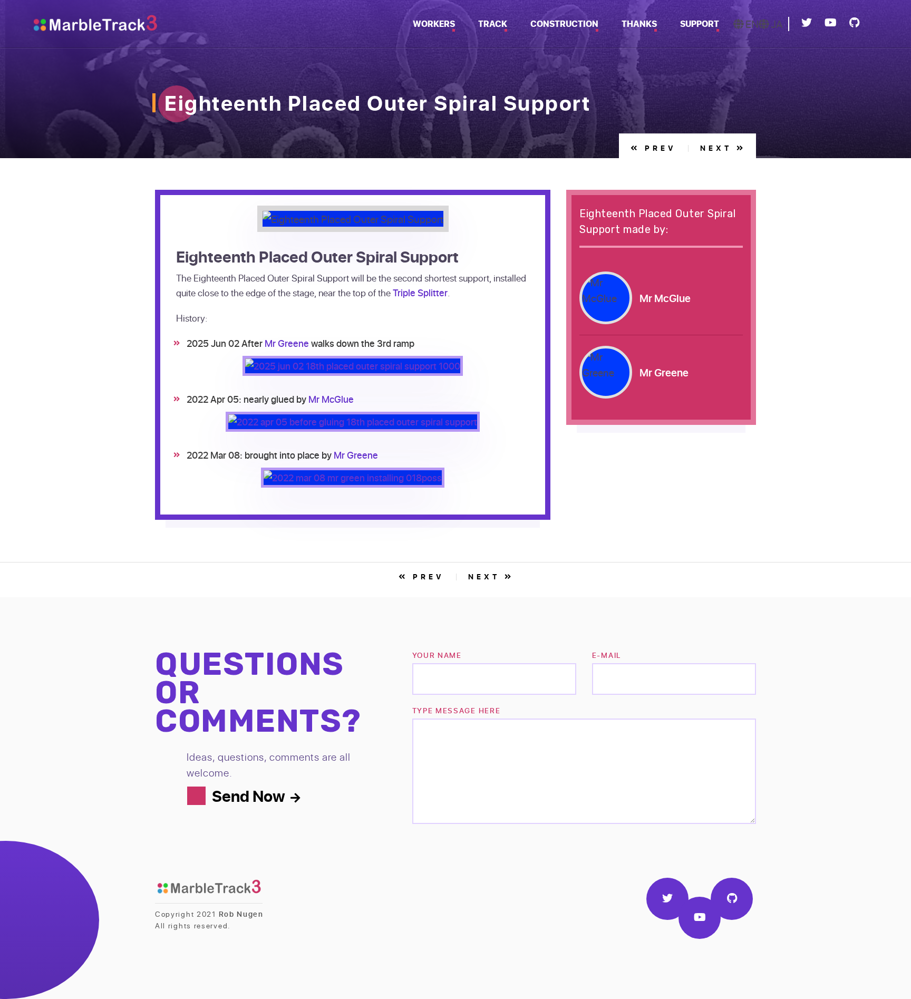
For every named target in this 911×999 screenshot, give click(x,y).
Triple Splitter (420, 292)
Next (718, 148)
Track (492, 24)
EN (751, 24)
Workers (434, 24)
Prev (658, 148)
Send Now (248, 795)
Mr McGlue (331, 399)
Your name (437, 655)
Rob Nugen (241, 914)
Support (699, 24)
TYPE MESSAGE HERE (456, 710)
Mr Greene (287, 343)
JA (776, 24)
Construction (564, 24)
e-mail (606, 655)
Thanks (639, 24)
